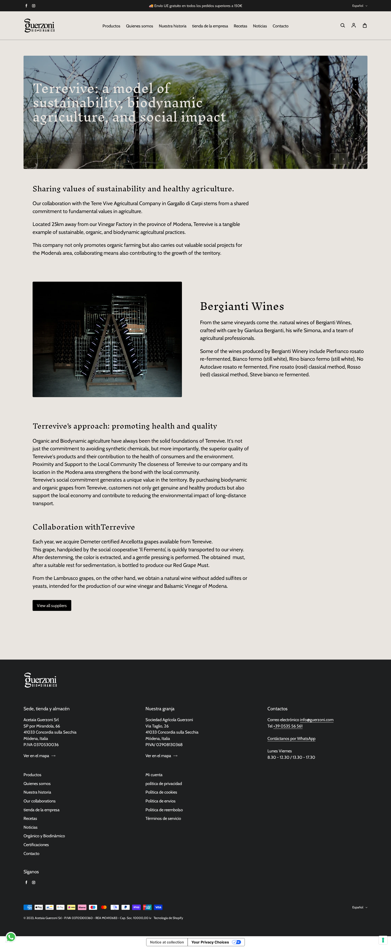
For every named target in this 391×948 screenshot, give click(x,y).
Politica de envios (160, 801)
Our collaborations (40, 801)
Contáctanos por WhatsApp (291, 738)
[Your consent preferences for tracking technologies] (383, 940)
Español (357, 6)
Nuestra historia (172, 26)
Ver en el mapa (36, 755)
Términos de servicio (163, 818)
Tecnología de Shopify (168, 918)
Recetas (240, 26)
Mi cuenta (153, 774)
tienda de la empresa (210, 26)
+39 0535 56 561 (288, 726)
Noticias (260, 26)
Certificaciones (36, 844)
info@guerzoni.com (317, 719)
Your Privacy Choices (210, 942)
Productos (111, 26)
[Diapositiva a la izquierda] (334, 159)
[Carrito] (364, 25)
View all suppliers (52, 605)
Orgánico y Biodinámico (44, 835)
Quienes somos (139, 26)
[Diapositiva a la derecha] (343, 159)
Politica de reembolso (164, 809)
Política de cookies (161, 792)
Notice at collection (167, 942)
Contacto (280, 26)
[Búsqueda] (342, 25)
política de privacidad (163, 783)
